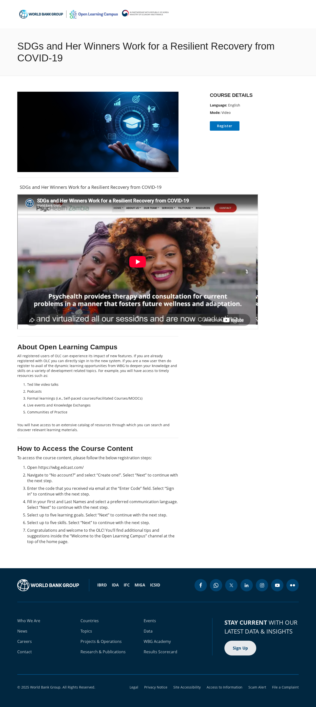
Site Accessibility (187, 687)
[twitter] (231, 585)
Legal (134, 687)
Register (224, 126)
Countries (89, 620)
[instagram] (262, 585)
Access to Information (224, 687)
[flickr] (292, 585)
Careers (24, 641)
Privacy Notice (155, 687)
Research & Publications (103, 651)
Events (150, 620)
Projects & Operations (101, 641)
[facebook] (201, 585)
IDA (115, 585)
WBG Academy (157, 641)
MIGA (140, 585)
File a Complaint (285, 687)
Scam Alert (257, 687)
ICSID (155, 585)
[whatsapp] (216, 585)
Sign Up (240, 648)
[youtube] (277, 585)
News (22, 631)
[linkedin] (246, 585)
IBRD (102, 585)
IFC (127, 585)
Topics (86, 631)
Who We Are (28, 620)
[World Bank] (48, 585)
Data (148, 631)
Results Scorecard (160, 651)
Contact (24, 651)
